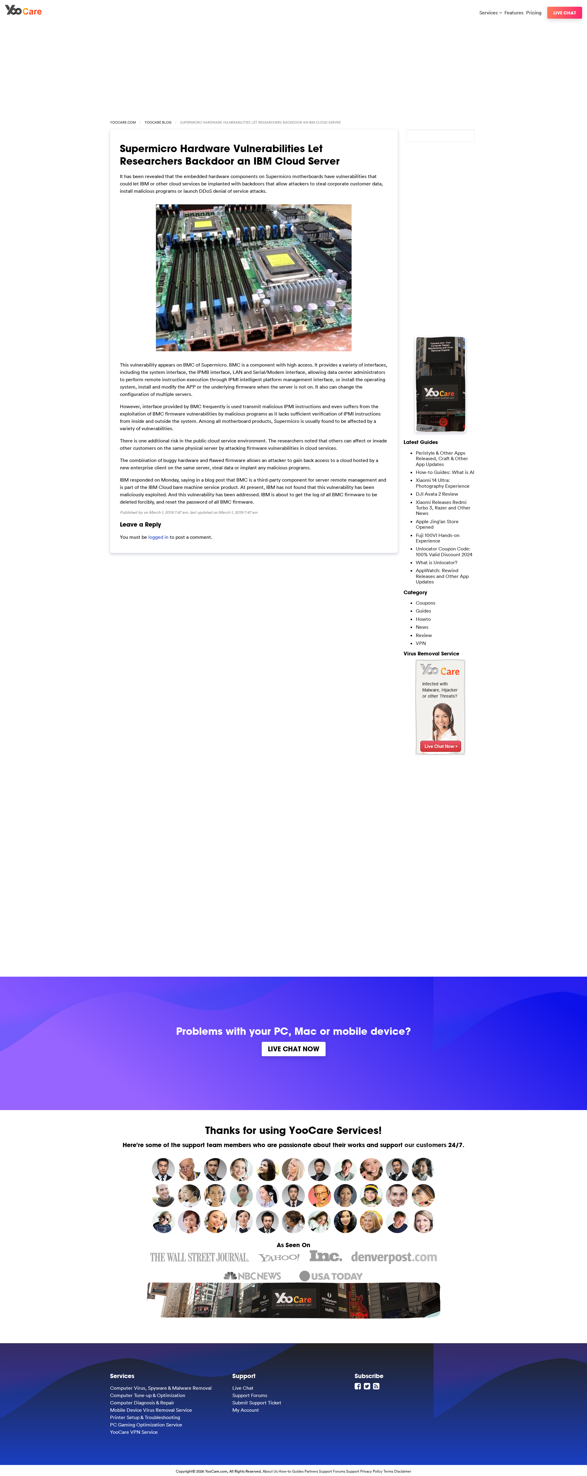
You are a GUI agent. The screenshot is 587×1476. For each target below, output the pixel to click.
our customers (425, 1145)
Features (513, 12)
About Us (270, 1471)
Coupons (425, 603)
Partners (311, 1471)
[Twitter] (368, 1386)
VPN (421, 643)
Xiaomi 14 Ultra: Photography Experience (443, 483)
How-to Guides (291, 1471)
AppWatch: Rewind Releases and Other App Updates (442, 576)
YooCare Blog (158, 122)
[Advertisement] (293, 68)
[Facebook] (359, 1386)
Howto (423, 619)
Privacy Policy (371, 1471)
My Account (245, 1410)
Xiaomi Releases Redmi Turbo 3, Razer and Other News (443, 507)
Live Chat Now (293, 1049)
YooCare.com (123, 122)
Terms (388, 1471)
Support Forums (249, 1395)
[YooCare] (23, 13)
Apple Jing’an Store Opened (437, 524)
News (422, 627)
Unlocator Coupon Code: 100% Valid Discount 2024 (444, 551)
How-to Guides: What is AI (445, 472)
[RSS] (377, 1386)
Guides (423, 611)
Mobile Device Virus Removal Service (151, 1410)
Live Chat (564, 13)
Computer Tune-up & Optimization (147, 1395)
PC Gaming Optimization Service (146, 1425)
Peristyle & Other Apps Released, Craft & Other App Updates (442, 458)
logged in (158, 537)
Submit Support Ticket (256, 1403)
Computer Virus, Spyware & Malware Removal (161, 1388)
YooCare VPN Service (134, 1432)
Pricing (533, 12)
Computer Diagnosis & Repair (142, 1403)
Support (352, 1471)
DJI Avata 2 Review (437, 494)
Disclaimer (402, 1471)
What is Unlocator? (436, 562)
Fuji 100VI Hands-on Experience (438, 538)
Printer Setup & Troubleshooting (145, 1417)
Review (424, 635)
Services (489, 12)
